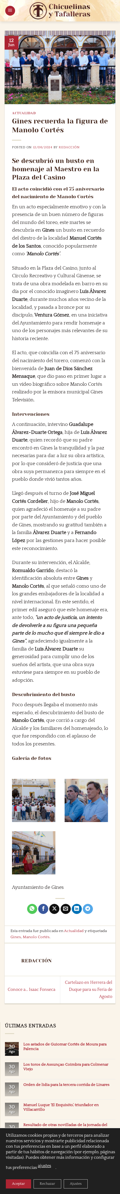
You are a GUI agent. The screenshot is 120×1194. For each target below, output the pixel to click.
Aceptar (18, 1184)
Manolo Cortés (36, 937)
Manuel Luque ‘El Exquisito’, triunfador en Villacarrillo (61, 1107)
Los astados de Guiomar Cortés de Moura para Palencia (64, 1046)
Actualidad (24, 113)
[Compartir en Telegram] (88, 909)
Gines (15, 937)
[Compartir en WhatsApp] (32, 909)
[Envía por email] (66, 909)
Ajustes (76, 1184)
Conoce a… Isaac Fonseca (31, 989)
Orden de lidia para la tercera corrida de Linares (66, 1084)
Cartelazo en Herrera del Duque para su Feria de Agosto (88, 989)
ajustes (44, 1165)
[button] (10, 11)
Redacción (69, 147)
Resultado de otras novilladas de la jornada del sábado (65, 1127)
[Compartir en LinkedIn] (77, 909)
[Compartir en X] (54, 909)
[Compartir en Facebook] (43, 909)
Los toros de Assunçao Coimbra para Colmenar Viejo (65, 1066)
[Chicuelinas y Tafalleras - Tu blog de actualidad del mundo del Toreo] (60, 10)
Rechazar (47, 1184)
